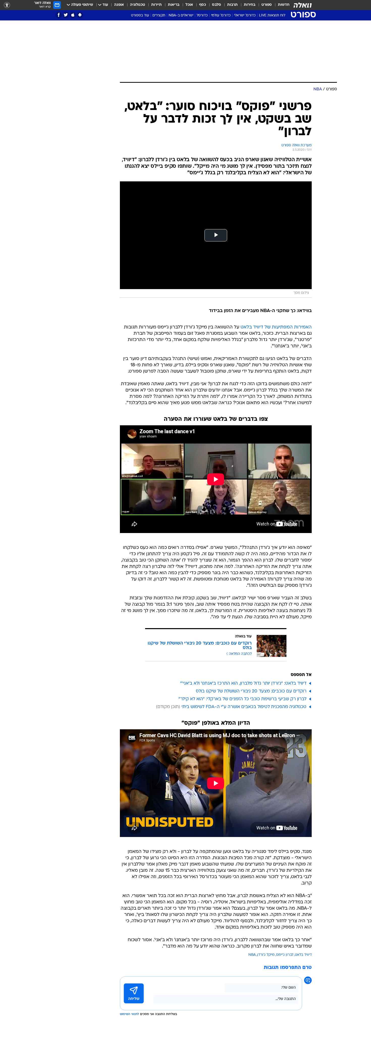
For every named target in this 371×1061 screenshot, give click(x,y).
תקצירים (158, 15)
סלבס (216, 5)
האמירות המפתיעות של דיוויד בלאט (276, 327)
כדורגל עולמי (221, 15)
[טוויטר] (66, 15)
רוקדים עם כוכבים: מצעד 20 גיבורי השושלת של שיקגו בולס (251, 691)
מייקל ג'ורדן (266, 955)
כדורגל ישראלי (245, 15)
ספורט (266, 5)
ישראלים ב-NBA (181, 15)
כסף (202, 5)
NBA (252, 955)
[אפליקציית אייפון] (73, 15)
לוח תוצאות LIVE (272, 15)
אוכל (189, 5)
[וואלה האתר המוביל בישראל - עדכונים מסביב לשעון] (303, 5)
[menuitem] (280, 5)
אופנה (119, 5)
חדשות (283, 5)
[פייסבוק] (59, 15)
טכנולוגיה (137, 5)
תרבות (232, 5)
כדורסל (202, 15)
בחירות (249, 5)
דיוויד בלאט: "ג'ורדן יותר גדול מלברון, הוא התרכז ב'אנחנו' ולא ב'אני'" (243, 683)
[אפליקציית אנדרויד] (80, 15)
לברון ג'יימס (284, 955)
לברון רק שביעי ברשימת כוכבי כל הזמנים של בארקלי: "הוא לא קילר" (242, 699)
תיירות (156, 5)
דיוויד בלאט (303, 955)
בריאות (173, 5)
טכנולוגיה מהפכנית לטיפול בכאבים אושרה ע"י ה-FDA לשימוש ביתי (243, 707)
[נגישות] (7, 5)
